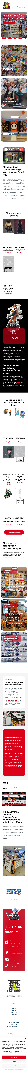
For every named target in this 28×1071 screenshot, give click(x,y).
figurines (21, 580)
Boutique (14, 1014)
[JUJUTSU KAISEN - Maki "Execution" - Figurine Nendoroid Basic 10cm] (8, 452)
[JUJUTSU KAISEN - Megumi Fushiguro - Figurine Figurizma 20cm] (19, 451)
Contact (14, 1017)
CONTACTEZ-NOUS (9, 23)
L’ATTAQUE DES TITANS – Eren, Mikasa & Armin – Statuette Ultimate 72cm (8, 288)
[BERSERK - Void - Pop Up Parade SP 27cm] (19, 226)
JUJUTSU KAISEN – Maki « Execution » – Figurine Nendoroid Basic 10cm (8, 478)
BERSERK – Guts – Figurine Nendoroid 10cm (8, 249)
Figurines (14, 1012)
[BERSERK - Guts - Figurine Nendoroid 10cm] (8, 226)
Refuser (14, 1061)
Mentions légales (19, 1069)
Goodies (14, 1010)
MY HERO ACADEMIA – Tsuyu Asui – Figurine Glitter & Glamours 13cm (8, 520)
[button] (25, 1038)
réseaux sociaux (9, 758)
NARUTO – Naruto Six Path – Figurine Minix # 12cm (8, 438)
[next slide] (22, 903)
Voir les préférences (14, 1066)
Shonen (18, 382)
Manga (14, 1008)
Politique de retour (14, 1022)
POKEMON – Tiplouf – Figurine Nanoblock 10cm (20, 438)
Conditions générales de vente (14, 1027)
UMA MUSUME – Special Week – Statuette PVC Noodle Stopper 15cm (20, 520)
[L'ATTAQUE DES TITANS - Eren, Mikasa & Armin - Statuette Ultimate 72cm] (8, 264)
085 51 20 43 (9, 1033)
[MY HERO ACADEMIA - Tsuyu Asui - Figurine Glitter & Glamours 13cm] (8, 493)
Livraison (14, 1024)
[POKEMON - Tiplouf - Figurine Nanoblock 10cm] (19, 413)
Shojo (17, 384)
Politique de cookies (9, 1069)
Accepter (14, 1057)
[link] (14, 799)
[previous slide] (6, 903)
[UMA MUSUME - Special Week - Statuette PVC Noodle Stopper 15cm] (19, 493)
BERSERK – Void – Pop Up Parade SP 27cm (20, 249)
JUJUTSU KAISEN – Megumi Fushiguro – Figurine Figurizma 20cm (20, 477)
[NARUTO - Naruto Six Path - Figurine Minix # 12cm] (8, 412)
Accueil (14, 1006)
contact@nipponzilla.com (13, 1035)
